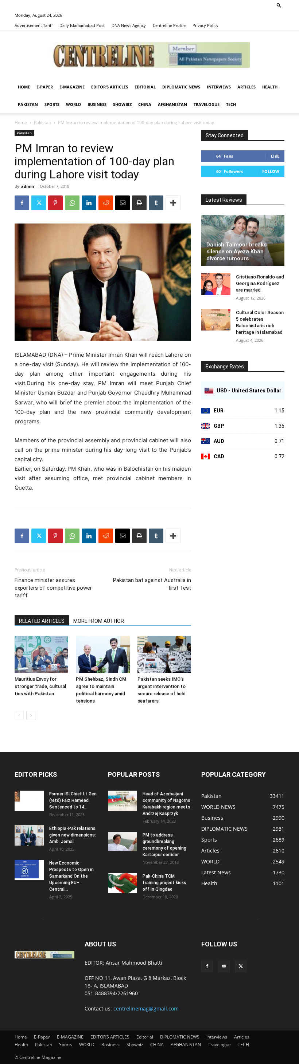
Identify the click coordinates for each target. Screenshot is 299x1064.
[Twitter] (38, 202)
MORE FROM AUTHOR (98, 621)
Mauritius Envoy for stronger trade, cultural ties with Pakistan (40, 686)
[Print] (139, 202)
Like (275, 156)
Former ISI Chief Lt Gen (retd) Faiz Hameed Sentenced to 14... (73, 800)
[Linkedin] (89, 202)
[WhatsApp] (72, 202)
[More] (173, 202)
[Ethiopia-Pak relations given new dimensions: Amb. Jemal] (29, 835)
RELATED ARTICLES (42, 621)
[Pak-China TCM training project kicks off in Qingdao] (122, 883)
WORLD (73, 104)
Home (24, 87)
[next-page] (30, 715)
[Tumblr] (156, 202)
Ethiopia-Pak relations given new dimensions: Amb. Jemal (72, 835)
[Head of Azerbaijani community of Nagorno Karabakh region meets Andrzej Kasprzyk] (122, 801)
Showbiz (122, 104)
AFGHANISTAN (172, 104)
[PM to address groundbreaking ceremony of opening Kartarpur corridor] (122, 841)
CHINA (144, 104)
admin (27, 186)
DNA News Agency (129, 25)
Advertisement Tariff (34, 25)
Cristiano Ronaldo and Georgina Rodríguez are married (260, 283)
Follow (270, 171)
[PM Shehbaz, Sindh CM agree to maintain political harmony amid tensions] (102, 654)
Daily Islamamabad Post (82, 25)
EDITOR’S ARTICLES (109, 87)
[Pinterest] (55, 202)
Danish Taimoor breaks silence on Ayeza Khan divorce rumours (236, 251)
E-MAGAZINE (72, 87)
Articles (246, 87)
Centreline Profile (169, 25)
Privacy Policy (205, 25)
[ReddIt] (105, 202)
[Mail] (224, 966)
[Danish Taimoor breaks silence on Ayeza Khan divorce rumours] (242, 240)
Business (97, 104)
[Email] (122, 202)
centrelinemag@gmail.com (146, 1008)
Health (269, 87)
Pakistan (28, 104)
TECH (231, 104)
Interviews (219, 87)
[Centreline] (149, 55)
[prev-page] (19, 715)
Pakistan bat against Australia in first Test (152, 584)
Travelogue (207, 104)
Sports (51, 104)
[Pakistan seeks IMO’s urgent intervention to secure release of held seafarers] (164, 654)
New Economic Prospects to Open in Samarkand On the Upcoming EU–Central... (71, 876)
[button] (278, 5)
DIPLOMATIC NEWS (181, 87)
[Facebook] (22, 202)
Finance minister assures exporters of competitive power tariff (53, 588)
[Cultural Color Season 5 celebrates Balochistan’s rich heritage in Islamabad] (215, 320)
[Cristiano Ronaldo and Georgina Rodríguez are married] (215, 284)
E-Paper (44, 87)
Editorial (145, 87)
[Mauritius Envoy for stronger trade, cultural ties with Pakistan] (41, 654)
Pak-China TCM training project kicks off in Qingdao (164, 883)
